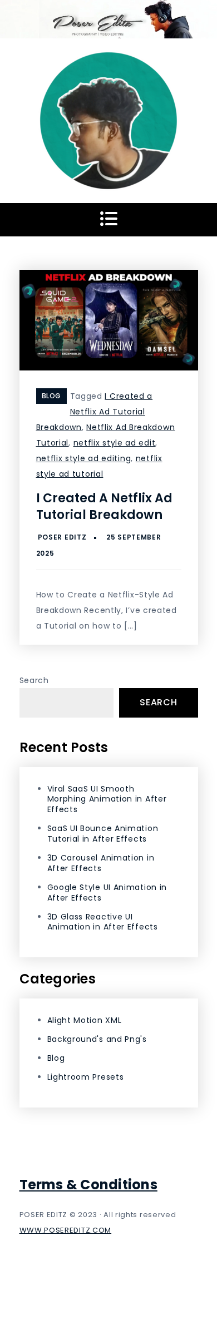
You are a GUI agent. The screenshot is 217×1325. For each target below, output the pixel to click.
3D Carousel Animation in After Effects (101, 863)
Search (34, 680)
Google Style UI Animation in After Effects (107, 892)
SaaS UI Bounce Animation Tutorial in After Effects (103, 833)
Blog (51, 396)
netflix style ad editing (83, 458)
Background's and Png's (97, 1039)
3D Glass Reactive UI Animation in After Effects (102, 922)
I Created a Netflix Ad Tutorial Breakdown (94, 411)
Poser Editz (62, 537)
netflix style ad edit (114, 442)
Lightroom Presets (85, 1076)
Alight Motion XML (84, 1020)
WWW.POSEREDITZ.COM (65, 1230)
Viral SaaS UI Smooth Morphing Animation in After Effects (107, 799)
